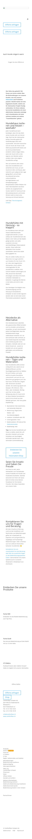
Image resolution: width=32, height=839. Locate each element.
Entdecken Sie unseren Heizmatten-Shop (16, 453)
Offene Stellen (7, 776)
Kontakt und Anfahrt (9, 778)
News (4, 774)
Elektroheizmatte (12, 424)
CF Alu (5, 756)
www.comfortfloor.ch (9, 716)
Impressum (20, 830)
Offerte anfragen (12, 25)
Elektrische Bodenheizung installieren (14, 784)
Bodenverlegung (8, 764)
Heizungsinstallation (9, 766)
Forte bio (5, 752)
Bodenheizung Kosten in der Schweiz (14, 788)
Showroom (6, 772)
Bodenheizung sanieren (10, 782)
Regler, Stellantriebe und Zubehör (13, 758)
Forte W (5, 750)
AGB (14, 830)
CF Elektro (6, 754)
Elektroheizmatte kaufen (10, 786)
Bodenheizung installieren (11, 762)
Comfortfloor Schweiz (9, 770)
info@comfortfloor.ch (9, 714)
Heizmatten (9, 99)
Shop (7, 697)
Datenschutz (7, 830)
